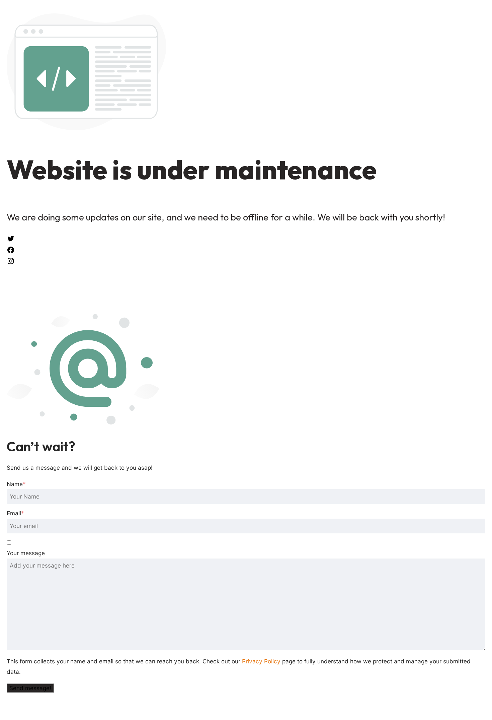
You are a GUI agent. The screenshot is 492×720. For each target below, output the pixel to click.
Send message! (30, 688)
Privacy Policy (261, 661)
